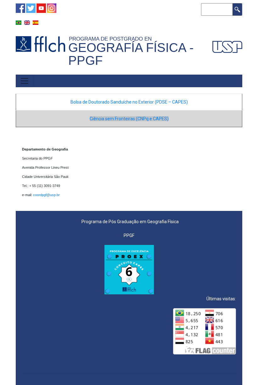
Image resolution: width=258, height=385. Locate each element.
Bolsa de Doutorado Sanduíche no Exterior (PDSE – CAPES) (129, 102)
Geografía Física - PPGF (131, 54)
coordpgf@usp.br (47, 195)
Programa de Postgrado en (112, 39)
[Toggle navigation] (24, 81)
